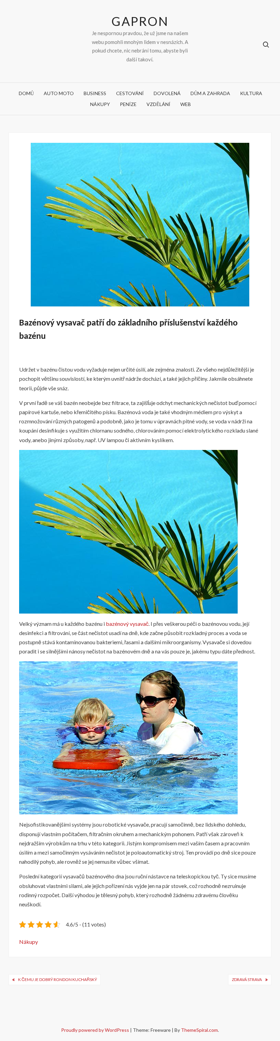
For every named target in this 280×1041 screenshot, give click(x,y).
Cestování (130, 93)
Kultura (251, 93)
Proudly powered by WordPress (95, 1030)
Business (95, 93)
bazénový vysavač (127, 623)
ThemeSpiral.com (199, 1030)
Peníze (128, 104)
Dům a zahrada (210, 93)
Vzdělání (158, 104)
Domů (26, 93)
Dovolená (167, 93)
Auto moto (59, 93)
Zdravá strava (247, 979)
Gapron (139, 21)
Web (185, 104)
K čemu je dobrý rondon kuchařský (57, 979)
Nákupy (100, 104)
